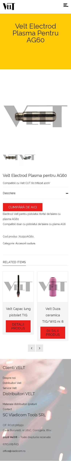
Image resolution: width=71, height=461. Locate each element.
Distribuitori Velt (12, 383)
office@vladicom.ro (14, 451)
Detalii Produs (18, 326)
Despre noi (9, 377)
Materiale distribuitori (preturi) (20, 404)
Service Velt (10, 388)
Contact (7, 409)
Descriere (9, 193)
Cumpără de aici (22, 207)
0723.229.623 (11, 444)
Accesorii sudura (25, 243)
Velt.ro (10, 52)
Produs (23, 52)
